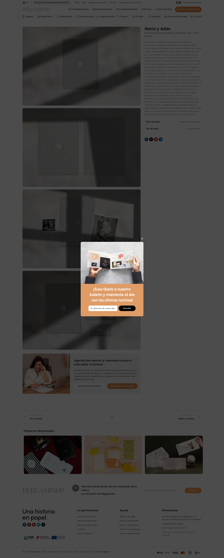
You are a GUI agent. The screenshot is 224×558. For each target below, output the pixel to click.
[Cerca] (142, 238)
